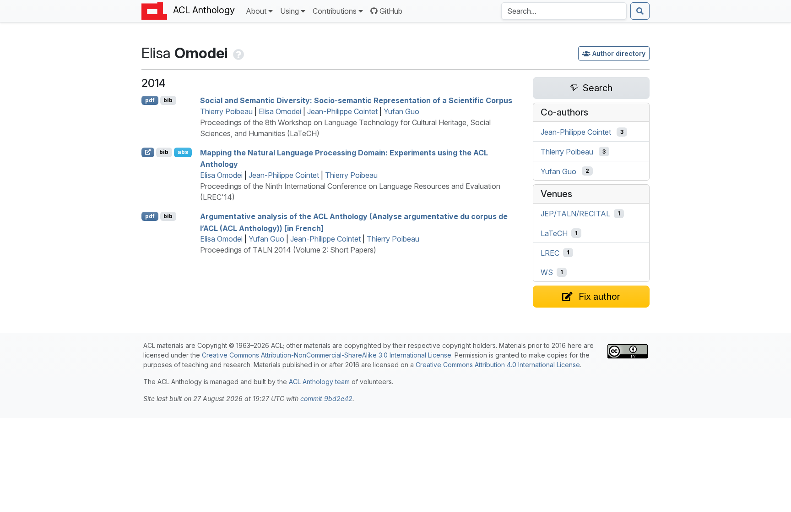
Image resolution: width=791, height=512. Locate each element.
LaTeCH (554, 233)
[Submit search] (640, 11)
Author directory (618, 53)
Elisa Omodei (280, 111)
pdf (150, 100)
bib (168, 100)
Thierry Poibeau (226, 111)
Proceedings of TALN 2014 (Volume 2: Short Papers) (288, 249)
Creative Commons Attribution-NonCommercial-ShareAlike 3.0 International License (326, 355)
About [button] (256, 11)
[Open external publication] (147, 152)
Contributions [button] (335, 11)
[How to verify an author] (237, 53)
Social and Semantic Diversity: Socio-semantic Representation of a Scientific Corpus (356, 100)
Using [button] (289, 11)
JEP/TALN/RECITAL (575, 213)
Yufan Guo (401, 111)
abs (183, 152)
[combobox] (564, 11)
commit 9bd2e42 (326, 398)
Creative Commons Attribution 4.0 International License (498, 365)
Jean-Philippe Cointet (342, 111)
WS (547, 272)
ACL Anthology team (319, 381)
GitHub (390, 11)
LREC (550, 252)
